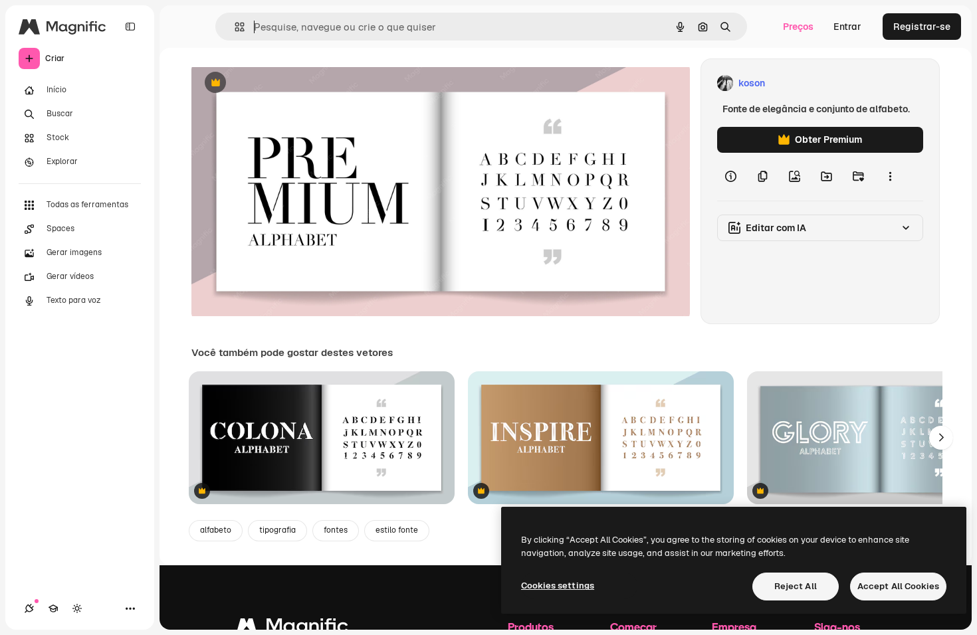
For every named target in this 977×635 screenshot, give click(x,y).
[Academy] (53, 608)
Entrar (847, 27)
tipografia (277, 530)
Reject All (795, 586)
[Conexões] (29, 608)
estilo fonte (397, 530)
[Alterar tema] (77, 608)
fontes (336, 530)
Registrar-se (921, 27)
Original (276, 83)
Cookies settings (557, 585)
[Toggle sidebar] (130, 26)
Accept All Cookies (898, 586)
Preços (798, 27)
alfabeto (215, 530)
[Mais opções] (890, 176)
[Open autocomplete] (234, 27)
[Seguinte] (941, 437)
